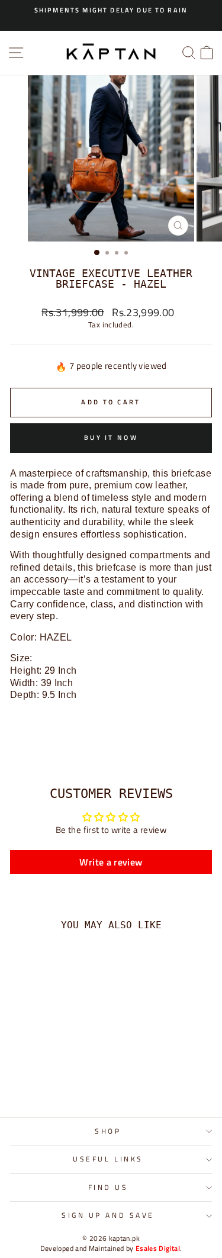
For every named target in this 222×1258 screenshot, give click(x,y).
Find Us (108, 1187)
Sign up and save (108, 1215)
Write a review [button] (110, 862)
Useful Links (108, 1159)
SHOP (108, 1131)
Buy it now (111, 437)
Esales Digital (158, 1248)
